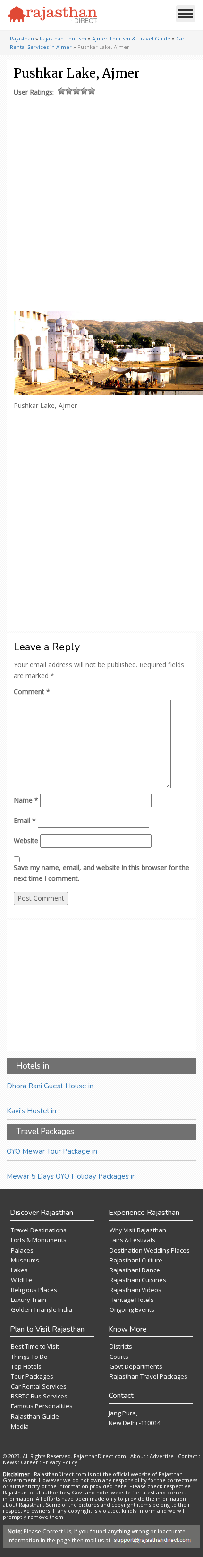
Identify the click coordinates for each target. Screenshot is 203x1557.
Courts (119, 1356)
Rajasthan (22, 38)
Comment (32, 691)
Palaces (22, 1250)
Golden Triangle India (41, 1309)
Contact (187, 1456)
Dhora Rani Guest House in (50, 1086)
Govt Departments (136, 1366)
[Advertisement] (100, 201)
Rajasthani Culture (136, 1260)
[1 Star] (61, 91)
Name (26, 800)
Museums (25, 1260)
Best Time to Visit (35, 1346)
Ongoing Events (132, 1309)
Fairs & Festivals (132, 1240)
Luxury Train (28, 1299)
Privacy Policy (59, 1462)
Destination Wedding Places (150, 1250)
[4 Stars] (84, 91)
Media (20, 1426)
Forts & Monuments (39, 1240)
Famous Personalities (42, 1406)
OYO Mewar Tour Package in (52, 1151)
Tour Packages (32, 1376)
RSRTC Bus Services (39, 1396)
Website (26, 840)
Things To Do (29, 1356)
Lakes (19, 1270)
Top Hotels (26, 1366)
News (10, 1462)
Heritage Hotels (132, 1299)
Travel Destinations (39, 1230)
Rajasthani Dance (135, 1270)
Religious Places (34, 1290)
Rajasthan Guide (35, 1416)
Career (29, 1462)
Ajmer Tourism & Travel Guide (131, 38)
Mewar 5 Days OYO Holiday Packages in (71, 1176)
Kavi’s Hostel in (31, 1111)
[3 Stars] (76, 91)
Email (25, 820)
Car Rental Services (39, 1386)
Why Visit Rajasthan (138, 1230)
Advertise (162, 1456)
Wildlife (21, 1280)
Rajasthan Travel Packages (148, 1376)
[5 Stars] (91, 91)
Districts (121, 1346)
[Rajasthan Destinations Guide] (52, 14)
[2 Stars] (69, 91)
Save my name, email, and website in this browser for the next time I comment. (101, 873)
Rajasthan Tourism (63, 38)
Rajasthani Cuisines (138, 1280)
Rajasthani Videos (135, 1290)
